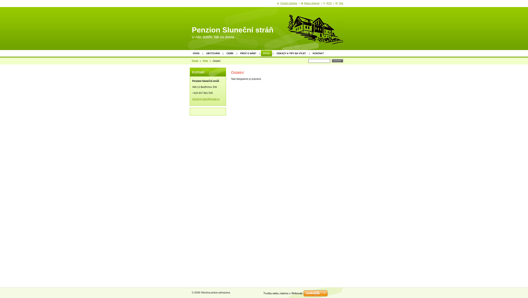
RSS (329, 3)
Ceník (229, 53)
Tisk (341, 3)
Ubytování (213, 53)
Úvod (196, 53)
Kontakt (318, 53)
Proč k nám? (248, 53)
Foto (266, 53)
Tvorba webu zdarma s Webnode (283, 293)
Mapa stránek (311, 3)
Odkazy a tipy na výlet (291, 53)
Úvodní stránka (288, 3)
